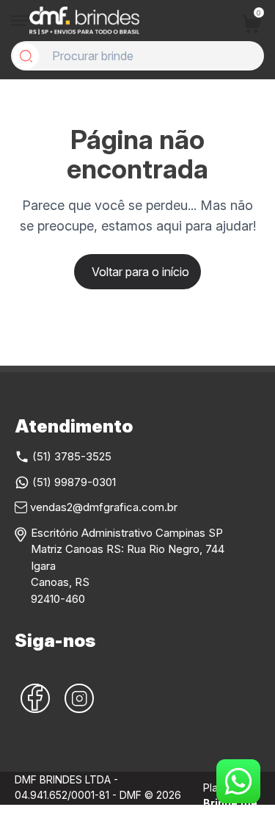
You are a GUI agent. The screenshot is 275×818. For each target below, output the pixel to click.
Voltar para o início (140, 271)
